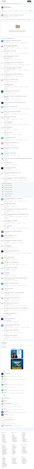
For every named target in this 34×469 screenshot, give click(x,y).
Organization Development (4, 450)
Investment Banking (4, 440)
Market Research (14, 441)
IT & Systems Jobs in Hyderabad (8, 191)
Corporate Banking (3, 438)
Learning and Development (4, 452)
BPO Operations (14, 458)
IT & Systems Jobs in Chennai (8, 193)
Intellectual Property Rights (4, 464)
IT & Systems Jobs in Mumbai (8, 185)
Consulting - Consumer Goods (24, 441)
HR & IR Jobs (3, 444)
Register (29, 1)
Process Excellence (23, 438)
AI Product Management (24, 459)
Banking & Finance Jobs (4, 433)
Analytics (23, 436)
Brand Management (14, 437)
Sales (13, 434)
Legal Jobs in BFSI (4, 465)
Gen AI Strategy (24, 461)
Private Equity (4, 441)
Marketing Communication (14, 440)
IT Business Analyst (13, 453)
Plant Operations (24, 451)
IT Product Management (14, 451)
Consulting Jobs (23, 432)
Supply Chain (24, 446)
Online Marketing (14, 438)
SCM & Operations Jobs (24, 445)
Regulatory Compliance (4, 459)
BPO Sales (13, 461)
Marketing (13, 435)
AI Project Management (24, 463)
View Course (6, 290)
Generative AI (24, 460)
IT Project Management (14, 446)
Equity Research (4, 442)
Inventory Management (24, 450)
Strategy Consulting (23, 434)
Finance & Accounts (3, 435)
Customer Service (15, 463)
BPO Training (14, 462)
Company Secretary (3, 462)
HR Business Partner (4, 447)
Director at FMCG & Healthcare (8, 7)
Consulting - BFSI (24, 439)
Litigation (3, 460)
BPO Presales (14, 460)
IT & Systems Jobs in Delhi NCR (8, 189)
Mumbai (17, 16)
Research (23, 435)
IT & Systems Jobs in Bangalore (8, 187)
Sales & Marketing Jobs (14, 433)
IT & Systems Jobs (14, 444)
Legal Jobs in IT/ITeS (4, 466)
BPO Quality (14, 459)
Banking (3, 436)
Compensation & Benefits (4, 454)
